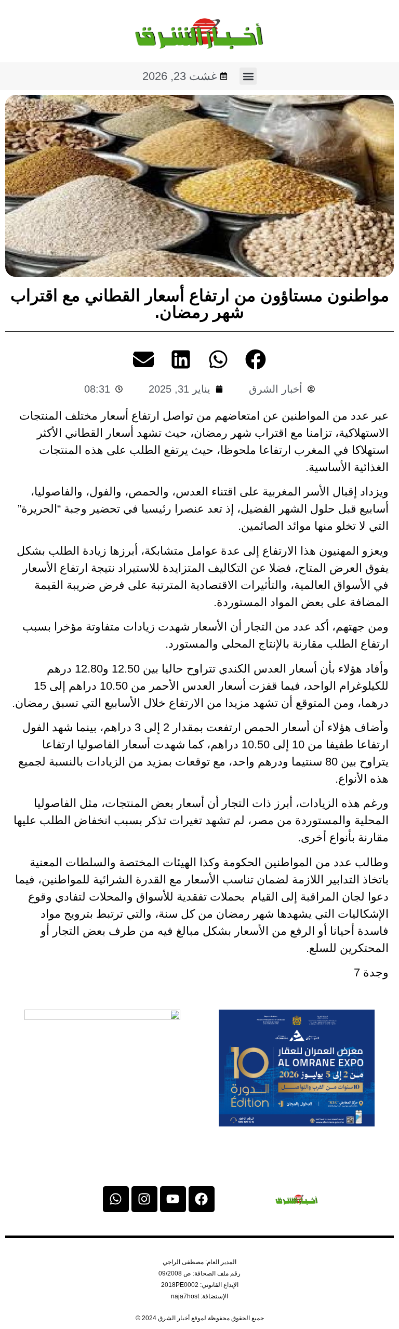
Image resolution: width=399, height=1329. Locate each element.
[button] (248, 76)
